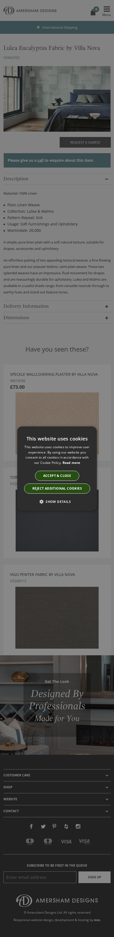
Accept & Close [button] (57, 475)
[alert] (57, 468)
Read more (71, 462)
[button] (57, 501)
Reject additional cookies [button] (57, 488)
